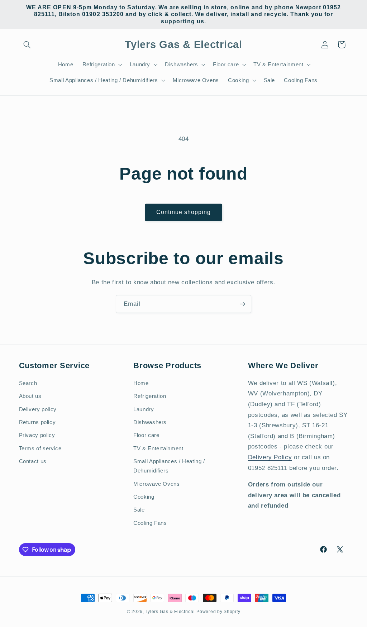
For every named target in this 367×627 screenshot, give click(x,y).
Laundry (143, 409)
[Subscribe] (242, 304)
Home (141, 383)
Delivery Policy (270, 457)
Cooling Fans (150, 523)
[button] (27, 44)
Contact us (33, 461)
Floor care (146, 435)
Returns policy (37, 422)
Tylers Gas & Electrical (170, 611)
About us (30, 396)
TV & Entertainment (158, 448)
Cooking (143, 497)
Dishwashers (150, 422)
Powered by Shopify (218, 611)
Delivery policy (38, 409)
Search (28, 383)
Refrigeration (149, 396)
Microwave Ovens (156, 484)
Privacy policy (37, 435)
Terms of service (40, 448)
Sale (139, 510)
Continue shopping (183, 212)
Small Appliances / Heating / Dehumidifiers (169, 466)
